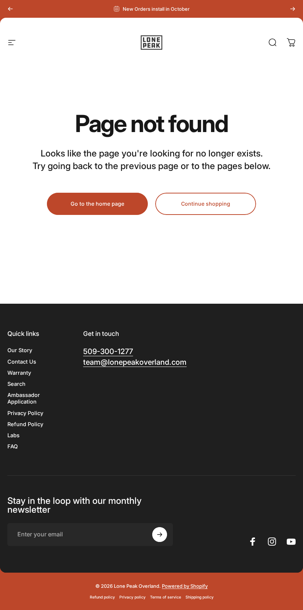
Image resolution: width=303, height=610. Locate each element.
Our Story (19, 350)
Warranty (19, 373)
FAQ (12, 446)
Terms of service (165, 597)
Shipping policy (199, 597)
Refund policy (102, 597)
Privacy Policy (25, 413)
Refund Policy (25, 424)
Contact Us (21, 361)
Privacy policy (132, 597)
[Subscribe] (159, 534)
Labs (13, 435)
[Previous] (10, 9)
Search (16, 384)
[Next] (293, 9)
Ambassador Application (23, 398)
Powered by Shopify (185, 586)
